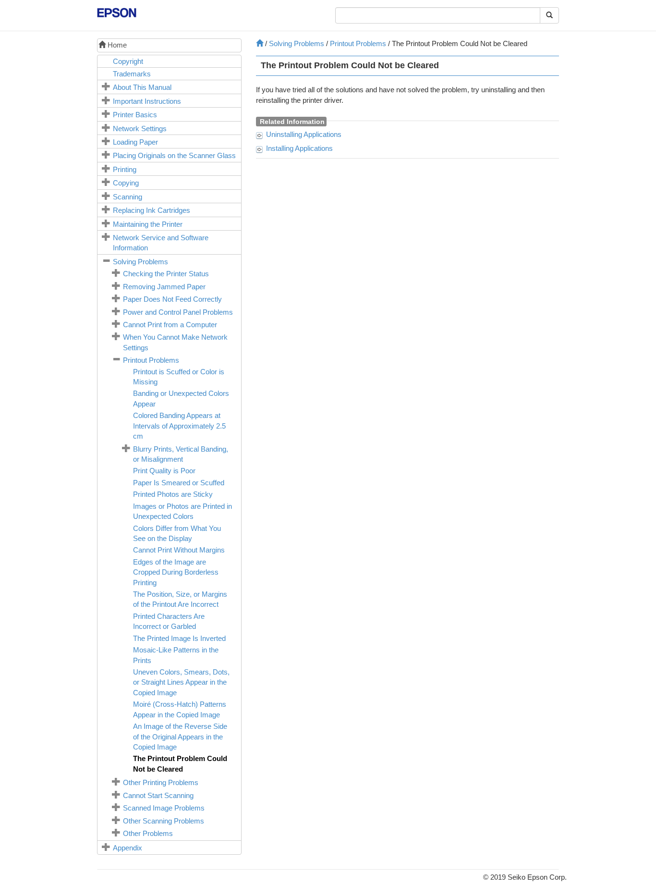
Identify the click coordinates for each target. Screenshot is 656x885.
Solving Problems (140, 262)
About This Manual (142, 87)
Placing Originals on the (174, 155)
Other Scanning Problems (163, 821)
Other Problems (148, 833)
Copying (126, 183)
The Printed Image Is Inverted (179, 638)
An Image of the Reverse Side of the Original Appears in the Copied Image (180, 736)
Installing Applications (299, 148)
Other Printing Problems (160, 782)
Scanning (127, 197)
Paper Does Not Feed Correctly (172, 299)
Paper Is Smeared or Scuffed (178, 483)
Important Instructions (147, 101)
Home (116, 45)
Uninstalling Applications (303, 134)
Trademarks (132, 74)
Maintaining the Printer (147, 224)
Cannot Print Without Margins (179, 550)
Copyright (128, 61)
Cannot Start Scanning (158, 795)
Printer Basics (135, 115)
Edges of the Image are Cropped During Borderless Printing (176, 572)
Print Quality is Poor (164, 471)
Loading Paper (135, 142)
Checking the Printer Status (166, 274)
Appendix (127, 848)
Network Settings (140, 128)
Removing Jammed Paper (164, 287)
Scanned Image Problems (164, 808)
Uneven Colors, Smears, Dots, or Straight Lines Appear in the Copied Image (181, 682)
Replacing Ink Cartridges (151, 210)
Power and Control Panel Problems (178, 312)
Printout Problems (151, 360)
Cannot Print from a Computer (170, 324)
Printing (124, 169)
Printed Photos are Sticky (173, 494)
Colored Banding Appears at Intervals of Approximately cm (179, 425)
